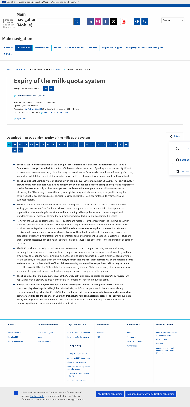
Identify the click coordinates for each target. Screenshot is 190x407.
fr (65, 144)
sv (20, 150)
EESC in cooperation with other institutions (166, 333)
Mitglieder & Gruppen (112, 47)
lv (92, 144)
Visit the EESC (13, 337)
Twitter (113, 21)
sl (15, 150)
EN (46, 88)
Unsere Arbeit (23, 47)
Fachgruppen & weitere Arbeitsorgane (144, 47)
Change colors (144, 21)
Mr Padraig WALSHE (33, 109)
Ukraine (8, 53)
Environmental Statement (78, 337)
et (54, 144)
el (37, 144)
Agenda (57, 47)
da (26, 144)
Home (9, 69)
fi (59, 144)
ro (120, 144)
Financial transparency (76, 362)
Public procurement (135, 341)
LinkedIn (90, 21)
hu (76, 144)
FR (51, 88)
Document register (46, 332)
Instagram (98, 21)
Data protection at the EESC (78, 332)
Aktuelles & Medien (74, 47)
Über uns (8, 47)
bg (15, 144)
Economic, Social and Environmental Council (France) (165, 350)
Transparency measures (77, 353)
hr (70, 144)
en (42, 144)
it (81, 144)
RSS (98, 337)
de (31, 144)
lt (87, 144)
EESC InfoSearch (44, 341)
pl (109, 144)
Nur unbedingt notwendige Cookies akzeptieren (150, 394)
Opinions (59, 69)
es (48, 144)
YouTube (123, 21)
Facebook (106, 21)
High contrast (137, 21)
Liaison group (161, 339)
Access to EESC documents (78, 358)
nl (104, 144)
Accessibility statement (77, 380)
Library (41, 337)
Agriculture (21, 118)
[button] (174, 136)
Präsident (92, 47)
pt (115, 144)
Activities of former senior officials (78, 374)
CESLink (159, 343)
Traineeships (132, 337)
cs (20, 144)
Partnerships (132, 346)
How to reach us (15, 332)
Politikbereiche (42, 47)
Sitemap (100, 332)
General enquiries (15, 341)
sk (126, 144)
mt (98, 144)
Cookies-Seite (37, 396)
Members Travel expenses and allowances (78, 368)
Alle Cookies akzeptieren (110, 394)
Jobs (129, 332)
